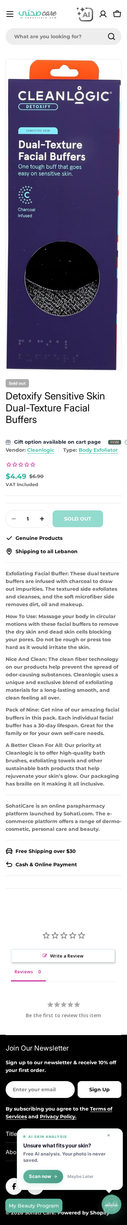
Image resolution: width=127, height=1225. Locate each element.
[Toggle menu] (10, 14)
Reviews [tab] (23, 971)
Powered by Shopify (83, 1213)
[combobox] (63, 36)
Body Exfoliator (98, 450)
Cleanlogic (40, 450)
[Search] (111, 36)
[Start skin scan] (111, 1204)
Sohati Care (40, 1213)
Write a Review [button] (67, 956)
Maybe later (80, 1176)
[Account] (103, 14)
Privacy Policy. (58, 1116)
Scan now (40, 1176)
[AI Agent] (84, 14)
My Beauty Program (34, 1206)
